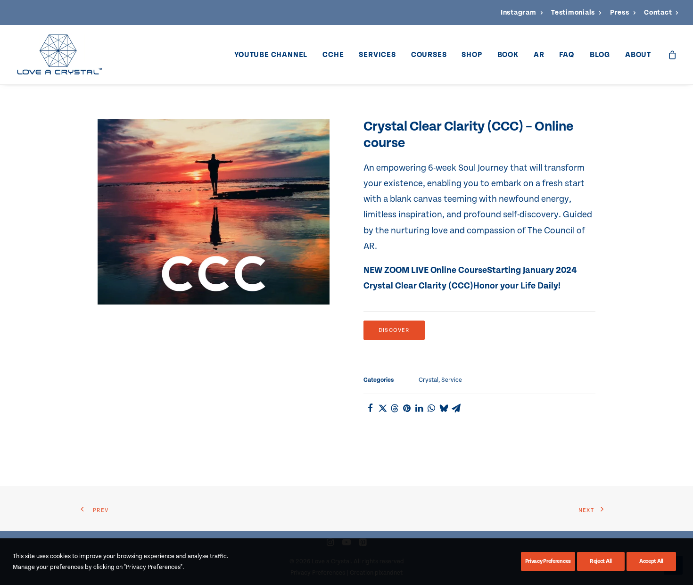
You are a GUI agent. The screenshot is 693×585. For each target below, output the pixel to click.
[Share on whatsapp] (431, 408)
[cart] (672, 54)
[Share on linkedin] (419, 408)
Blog (600, 54)
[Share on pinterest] (406, 408)
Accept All (651, 561)
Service (451, 380)
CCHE (333, 54)
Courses (429, 54)
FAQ (566, 54)
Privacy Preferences (548, 561)
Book (508, 54)
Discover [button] (394, 330)
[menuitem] (521, 12)
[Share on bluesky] (443, 408)
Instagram (518, 12)
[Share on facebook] (370, 408)
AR (539, 54)
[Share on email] (456, 408)
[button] (214, 212)
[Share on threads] (394, 408)
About (638, 54)
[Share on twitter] (382, 408)
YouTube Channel (270, 54)
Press (619, 12)
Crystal (428, 380)
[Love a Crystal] (59, 54)
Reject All (601, 561)
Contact (658, 12)
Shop (472, 54)
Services (377, 54)
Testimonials (573, 12)
